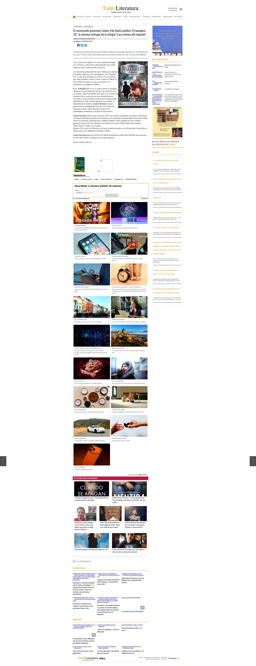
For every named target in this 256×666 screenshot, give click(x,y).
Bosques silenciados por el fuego (172, 66)
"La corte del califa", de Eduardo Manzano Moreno (108, 652)
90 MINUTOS (157, 198)
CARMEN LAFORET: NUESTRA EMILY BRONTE (167, 213)
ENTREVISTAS (97, 17)
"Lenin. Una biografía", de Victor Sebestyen (108, 630)
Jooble (171, 144)
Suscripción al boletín (173, 9)
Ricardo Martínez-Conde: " (132, 629)
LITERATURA (146, 17)
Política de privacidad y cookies (152, 659)
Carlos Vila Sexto (106, 179)
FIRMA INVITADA (156, 17)
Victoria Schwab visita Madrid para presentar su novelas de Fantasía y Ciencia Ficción (135, 525)
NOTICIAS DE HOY (160, 59)
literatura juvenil (86, 179)
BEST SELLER (178, 17)
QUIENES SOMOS (167, 17)
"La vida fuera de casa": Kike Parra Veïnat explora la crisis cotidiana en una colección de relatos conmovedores (173, 98)
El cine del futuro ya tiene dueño (132, 611)
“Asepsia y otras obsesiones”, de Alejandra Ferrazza (133, 652)
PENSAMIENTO (117, 17)
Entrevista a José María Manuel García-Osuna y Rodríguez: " (83, 588)
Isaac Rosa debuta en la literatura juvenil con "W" (91, 549)
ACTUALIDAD (80, 17)
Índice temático (148, 657)
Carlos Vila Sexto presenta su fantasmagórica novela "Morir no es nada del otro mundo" (110, 525)
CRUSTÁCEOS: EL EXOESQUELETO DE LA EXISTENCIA (172, 74)
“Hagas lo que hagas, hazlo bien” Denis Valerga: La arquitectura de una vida (108, 581)
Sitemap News (156, 657)
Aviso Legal (164, 659)
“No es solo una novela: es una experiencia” (83, 652)
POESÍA (125, 17)
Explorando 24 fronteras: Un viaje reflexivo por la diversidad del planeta (133, 580)
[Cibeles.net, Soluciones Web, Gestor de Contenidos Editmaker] (173, 658)
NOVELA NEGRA (106, 17)
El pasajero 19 (118, 179)
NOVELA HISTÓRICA (134, 17)
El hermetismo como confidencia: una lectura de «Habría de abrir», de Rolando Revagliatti (84, 640)
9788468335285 (131, 179)
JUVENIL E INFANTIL (83, 26)
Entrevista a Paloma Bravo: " (83, 605)
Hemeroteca (164, 657)
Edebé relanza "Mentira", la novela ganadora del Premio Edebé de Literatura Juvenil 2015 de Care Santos (128, 500)
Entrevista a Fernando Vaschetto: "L (108, 609)
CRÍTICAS (88, 17)
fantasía (76, 179)
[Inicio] (74, 16)
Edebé (96, 179)
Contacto (141, 657)
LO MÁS (155, 152)
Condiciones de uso (87, 192)
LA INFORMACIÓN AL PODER (171, 82)
